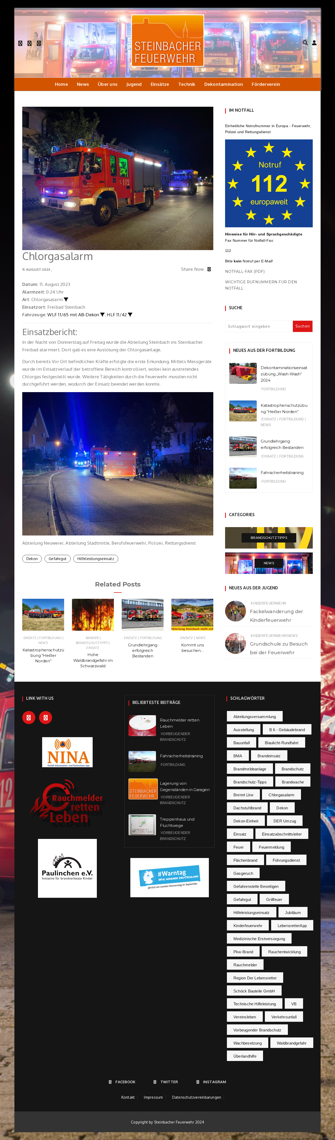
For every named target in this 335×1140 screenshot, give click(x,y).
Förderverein (266, 84)
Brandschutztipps (92, 643)
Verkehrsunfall (284, 1017)
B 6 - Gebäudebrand (287, 729)
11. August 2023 (36, 269)
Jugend (134, 84)
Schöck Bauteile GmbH (254, 991)
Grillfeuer (274, 899)
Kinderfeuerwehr (268, 603)
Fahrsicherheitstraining (282, 472)
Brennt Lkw (243, 795)
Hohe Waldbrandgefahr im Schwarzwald (93, 660)
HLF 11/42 (117, 314)
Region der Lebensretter (255, 978)
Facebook (125, 1082)
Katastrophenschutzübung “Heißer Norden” (43, 655)
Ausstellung (243, 729)
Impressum (153, 1097)
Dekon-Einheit (245, 821)
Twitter (169, 1082)
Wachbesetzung (247, 1043)
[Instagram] (39, 42)
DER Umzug (284, 821)
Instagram (214, 1082)
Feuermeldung (271, 847)
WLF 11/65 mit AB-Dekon (73, 314)
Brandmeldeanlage (249, 769)
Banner (92, 638)
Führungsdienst (286, 860)
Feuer (238, 847)
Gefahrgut (57, 558)
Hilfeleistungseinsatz (95, 558)
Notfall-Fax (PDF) (245, 271)
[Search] (305, 42)
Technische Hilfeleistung (254, 1004)
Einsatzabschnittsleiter (282, 834)
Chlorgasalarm (281, 795)
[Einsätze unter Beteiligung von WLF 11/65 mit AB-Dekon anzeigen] (102, 314)
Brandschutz (293, 769)
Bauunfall (241, 743)
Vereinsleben (244, 1017)
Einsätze (160, 84)
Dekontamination (223, 84)
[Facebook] (20, 42)
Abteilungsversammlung (254, 716)
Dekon (32, 558)
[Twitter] (29, 42)
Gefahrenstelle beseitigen (256, 886)
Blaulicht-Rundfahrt (281, 743)
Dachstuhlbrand (247, 808)
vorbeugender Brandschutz (257, 1030)
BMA (237, 756)
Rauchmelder (245, 965)
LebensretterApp (292, 925)
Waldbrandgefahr (291, 1043)
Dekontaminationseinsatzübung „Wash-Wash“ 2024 (284, 374)
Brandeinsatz (269, 756)
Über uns (108, 84)
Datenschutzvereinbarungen (196, 1097)
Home (61, 84)
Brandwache (293, 782)
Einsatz (30, 638)
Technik (187, 84)
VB (294, 1004)
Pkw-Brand (243, 952)
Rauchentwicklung (284, 952)
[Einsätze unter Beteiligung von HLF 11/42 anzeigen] (130, 314)
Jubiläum (293, 912)
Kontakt (128, 1097)
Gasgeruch (243, 873)
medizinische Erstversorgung (259, 938)
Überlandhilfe (244, 1056)
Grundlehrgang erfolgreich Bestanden (142, 650)
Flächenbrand (245, 860)
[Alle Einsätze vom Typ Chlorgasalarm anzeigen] (66, 299)
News (83, 84)
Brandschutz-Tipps (250, 782)
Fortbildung (50, 638)
